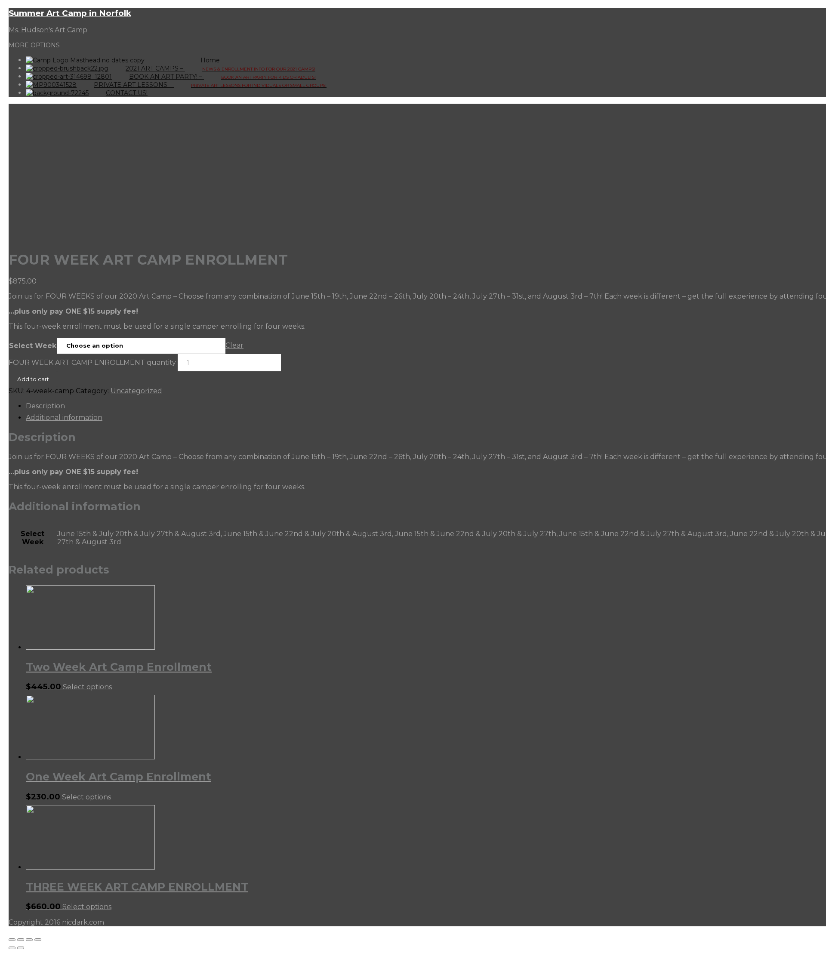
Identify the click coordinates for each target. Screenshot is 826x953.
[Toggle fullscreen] (29, 939)
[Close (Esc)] (12, 939)
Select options (87, 687)
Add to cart (33, 379)
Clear (234, 345)
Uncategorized (136, 391)
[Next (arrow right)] (20, 948)
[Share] (20, 939)
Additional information (64, 417)
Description (45, 406)
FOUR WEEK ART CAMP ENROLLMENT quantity (92, 362)
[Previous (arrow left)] (12, 948)
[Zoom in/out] (37, 939)
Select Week (32, 346)
